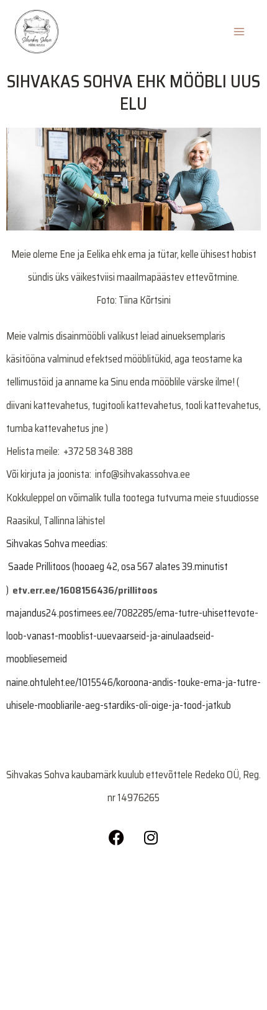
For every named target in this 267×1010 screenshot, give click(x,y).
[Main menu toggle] (238, 32)
